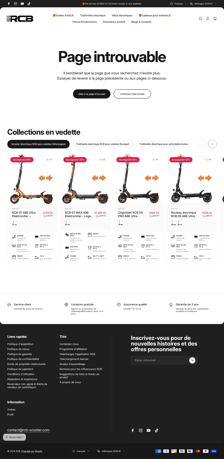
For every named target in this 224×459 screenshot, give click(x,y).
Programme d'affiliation (73, 349)
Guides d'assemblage (72, 364)
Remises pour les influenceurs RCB (81, 369)
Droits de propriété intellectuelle (26, 364)
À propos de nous (70, 382)
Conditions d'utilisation (20, 374)
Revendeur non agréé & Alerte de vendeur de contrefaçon (27, 385)
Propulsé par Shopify (31, 451)
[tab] (38, 144)
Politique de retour (18, 349)
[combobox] (178, 3)
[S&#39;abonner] (192, 360)
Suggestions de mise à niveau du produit (79, 376)
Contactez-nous (69, 344)
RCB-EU (15, 209)
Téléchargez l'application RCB (77, 354)
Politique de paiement (20, 369)
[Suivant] (212, 144)
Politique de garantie (19, 354)
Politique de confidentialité (23, 359)
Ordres (11, 409)
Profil (10, 414)
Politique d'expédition (20, 344)
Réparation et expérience (22, 379)
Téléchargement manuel (74, 359)
